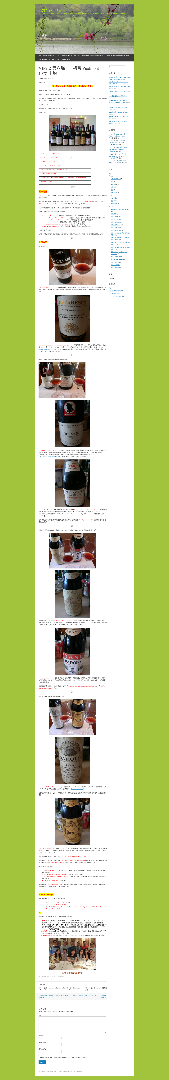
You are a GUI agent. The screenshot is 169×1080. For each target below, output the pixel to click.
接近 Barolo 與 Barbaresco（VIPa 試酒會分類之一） (88, 55)
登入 (110, 288)
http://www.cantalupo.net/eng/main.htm (49, 456)
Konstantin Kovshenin (75, 1071)
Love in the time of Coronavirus (120, 209)
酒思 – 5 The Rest (116, 230)
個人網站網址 (42, 1049)
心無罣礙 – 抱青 (50, 10)
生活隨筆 (113, 184)
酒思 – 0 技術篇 (115, 216)
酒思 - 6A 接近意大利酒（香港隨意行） (57, 977)
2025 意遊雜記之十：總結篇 (117, 91)
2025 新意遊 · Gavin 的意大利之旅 (118, 107)
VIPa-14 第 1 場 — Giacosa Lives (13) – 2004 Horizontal (71, 989)
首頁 (40, 55)
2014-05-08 (50, 79)
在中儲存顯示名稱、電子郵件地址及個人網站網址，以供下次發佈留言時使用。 (63, 1057)
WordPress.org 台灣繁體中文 (117, 296)
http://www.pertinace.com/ (46, 349)
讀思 (112, 190)
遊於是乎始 (114, 192)
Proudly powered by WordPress (47, 1071)
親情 (112, 187)
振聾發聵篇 (114, 203)
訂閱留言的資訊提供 (114, 293)
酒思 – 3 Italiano (115, 225)
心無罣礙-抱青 (42, 79)
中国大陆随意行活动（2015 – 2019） (49, 59)
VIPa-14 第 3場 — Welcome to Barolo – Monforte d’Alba (117, 136)
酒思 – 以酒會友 (115, 262)
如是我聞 (113, 198)
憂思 (112, 201)
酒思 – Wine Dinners (116, 256)
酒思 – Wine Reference (117, 259)
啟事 (110, 173)
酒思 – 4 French (115, 227)
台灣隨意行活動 (65, 59)
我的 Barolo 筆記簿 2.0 (49, 55)
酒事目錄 (113, 214)
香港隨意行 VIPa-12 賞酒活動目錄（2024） (117, 55)
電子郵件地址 (43, 1042)
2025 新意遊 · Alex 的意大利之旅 (118, 112)
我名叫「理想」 (115, 179)
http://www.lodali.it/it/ (77, 789)
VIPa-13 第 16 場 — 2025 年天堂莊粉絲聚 (118, 162)
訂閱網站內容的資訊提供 (116, 291)
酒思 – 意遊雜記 (115, 265)
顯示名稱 (41, 1036)
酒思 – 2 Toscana (116, 222)
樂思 (112, 181)
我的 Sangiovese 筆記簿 (65, 55)
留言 (40, 1015)
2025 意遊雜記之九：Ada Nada (118, 96)
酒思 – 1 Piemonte (116, 219)
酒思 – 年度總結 (115, 267)
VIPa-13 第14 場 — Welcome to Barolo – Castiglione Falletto (118, 102)
